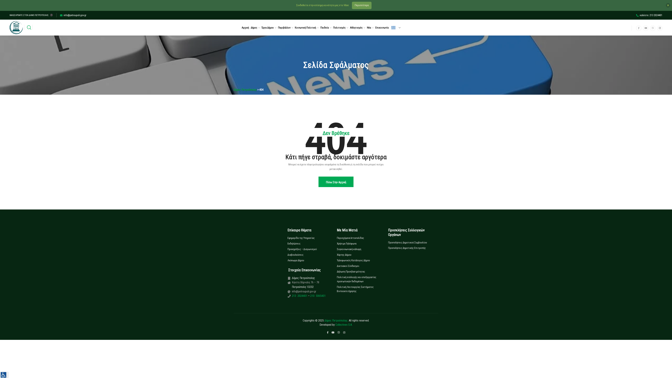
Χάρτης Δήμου (344, 254)
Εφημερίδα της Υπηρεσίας (301, 238)
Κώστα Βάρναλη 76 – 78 (305, 282)
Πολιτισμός (339, 27)
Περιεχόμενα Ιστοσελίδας (350, 238)
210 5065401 (318, 296)
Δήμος (254, 27)
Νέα (369, 27)
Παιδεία (324, 27)
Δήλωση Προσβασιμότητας (351, 271)
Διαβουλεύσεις (295, 254)
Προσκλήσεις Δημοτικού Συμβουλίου (407, 242)
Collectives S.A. (343, 324)
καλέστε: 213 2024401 (651, 15)
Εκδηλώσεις (294, 243)
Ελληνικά (397, 27)
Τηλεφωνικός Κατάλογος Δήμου (353, 260)
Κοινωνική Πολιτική (305, 27)
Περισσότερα (362, 5)
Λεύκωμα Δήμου (296, 260)
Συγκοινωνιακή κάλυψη (349, 249)
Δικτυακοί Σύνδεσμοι (348, 266)
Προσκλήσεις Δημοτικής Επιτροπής (407, 248)
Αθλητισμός (356, 27)
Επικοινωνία (382, 27)
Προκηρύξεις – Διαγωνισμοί (302, 249)
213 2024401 (300, 296)
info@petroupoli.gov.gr (75, 15)
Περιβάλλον (284, 27)
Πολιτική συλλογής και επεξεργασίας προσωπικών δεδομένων (356, 279)
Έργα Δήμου (268, 27)
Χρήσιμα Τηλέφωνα (346, 243)
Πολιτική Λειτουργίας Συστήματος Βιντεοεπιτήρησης (355, 289)
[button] (4, 375)
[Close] (668, 5)
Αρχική (245, 27)
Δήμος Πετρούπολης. (336, 320)
